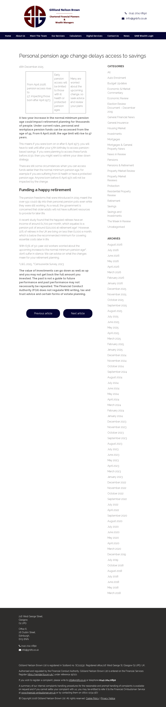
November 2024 (116, 360)
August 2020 (114, 521)
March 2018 (114, 593)
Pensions (112, 159)
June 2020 (113, 532)
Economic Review (118, 98)
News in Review (116, 154)
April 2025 (113, 333)
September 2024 (117, 371)
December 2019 (116, 554)
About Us (20, 36)
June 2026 (113, 255)
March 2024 (114, 405)
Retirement (113, 200)
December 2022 (116, 482)
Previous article (43, 313)
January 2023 (115, 476)
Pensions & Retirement (120, 165)
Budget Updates (117, 83)
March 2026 (114, 272)
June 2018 (113, 582)
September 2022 (117, 499)
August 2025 (114, 311)
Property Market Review (121, 170)
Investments (114, 133)
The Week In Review (119, 221)
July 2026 (113, 250)
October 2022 (115, 493)
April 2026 (113, 266)
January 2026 (115, 283)
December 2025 (116, 288)
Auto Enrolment (116, 77)
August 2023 (114, 443)
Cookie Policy (92, 698)
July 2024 (113, 382)
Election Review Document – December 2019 (121, 107)
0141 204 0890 (29, 646)
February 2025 (115, 344)
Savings (111, 206)
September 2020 (117, 515)
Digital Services (94, 36)
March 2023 (114, 471)
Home (8, 36)
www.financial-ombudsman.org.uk (38, 692)
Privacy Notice (108, 698)
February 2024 (115, 410)
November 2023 (116, 427)
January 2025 (115, 349)
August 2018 (114, 570)
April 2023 (113, 465)
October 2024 (115, 366)
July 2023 (113, 449)
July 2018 (112, 576)
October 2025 (115, 299)
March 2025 (114, 338)
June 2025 (113, 322)
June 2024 (113, 388)
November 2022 (116, 487)
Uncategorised (116, 226)
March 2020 (114, 548)
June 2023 (113, 454)
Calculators (76, 36)
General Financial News (121, 117)
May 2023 (113, 460)
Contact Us (113, 36)
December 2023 (116, 421)
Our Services (58, 36)
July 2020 (113, 526)
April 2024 (113, 399)
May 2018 (113, 587)
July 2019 (112, 559)
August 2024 (114, 377)
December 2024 (116, 355)
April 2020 (113, 543)
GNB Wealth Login (143, 36)
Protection (113, 185)
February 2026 (115, 277)
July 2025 (113, 316)
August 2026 (114, 244)
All (109, 72)
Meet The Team (38, 36)
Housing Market (116, 128)
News (127, 36)
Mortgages (113, 139)
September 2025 (117, 305)
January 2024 (115, 416)
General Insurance (117, 122)
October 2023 (115, 432)
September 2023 (117, 438)
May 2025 (113, 327)
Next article (78, 313)
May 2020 (113, 537)
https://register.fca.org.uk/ (41, 674)
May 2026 (113, 261)
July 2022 (112, 504)
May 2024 (113, 393)
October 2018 (115, 565)
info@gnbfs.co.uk (30, 650)
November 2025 (116, 294)
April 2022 (113, 510)
